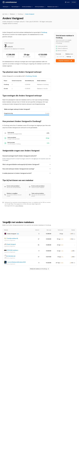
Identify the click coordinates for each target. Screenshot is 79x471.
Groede (34, 76)
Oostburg (44, 32)
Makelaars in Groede (42, 88)
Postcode (58, 54)
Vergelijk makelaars (64, 60)
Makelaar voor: (69, 54)
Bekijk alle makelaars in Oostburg (38, 268)
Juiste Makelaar (19, 205)
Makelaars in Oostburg (42, 84)
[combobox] (70, 56)
